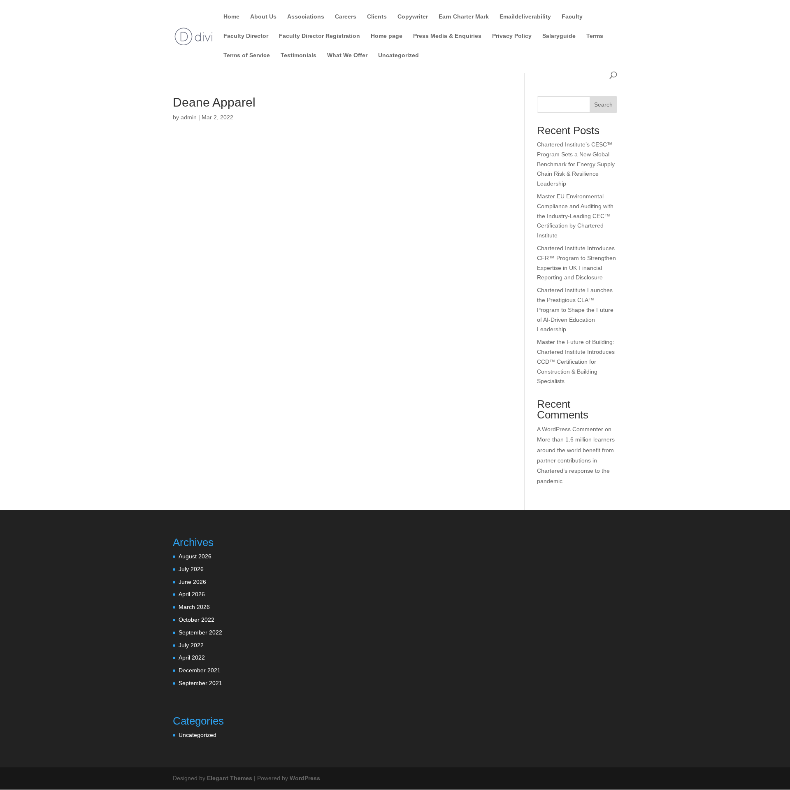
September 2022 (200, 632)
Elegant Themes (229, 778)
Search (603, 104)
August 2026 (195, 556)
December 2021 (200, 670)
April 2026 (192, 594)
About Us (263, 17)
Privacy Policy (512, 36)
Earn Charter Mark (464, 17)
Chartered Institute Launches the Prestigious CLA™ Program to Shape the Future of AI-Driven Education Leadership (575, 309)
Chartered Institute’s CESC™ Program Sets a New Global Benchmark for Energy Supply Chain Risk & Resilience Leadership (576, 164)
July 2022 (191, 645)
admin (189, 117)
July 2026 (191, 569)
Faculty (572, 17)
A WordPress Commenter (570, 429)
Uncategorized (398, 55)
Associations (305, 17)
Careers (345, 17)
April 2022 (192, 657)
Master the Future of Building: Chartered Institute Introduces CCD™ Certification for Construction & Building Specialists (576, 361)
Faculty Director (245, 36)
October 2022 (196, 619)
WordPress (305, 778)
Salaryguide (559, 36)
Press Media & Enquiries (447, 36)
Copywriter (412, 17)
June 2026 (192, 582)
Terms (594, 36)
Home (231, 17)
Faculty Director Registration (319, 36)
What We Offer (347, 55)
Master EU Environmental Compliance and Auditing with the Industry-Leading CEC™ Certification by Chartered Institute (575, 216)
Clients (377, 17)
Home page (386, 36)
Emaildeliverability (525, 17)
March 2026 (194, 607)
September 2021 (200, 683)
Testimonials (298, 55)
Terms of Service (246, 55)
